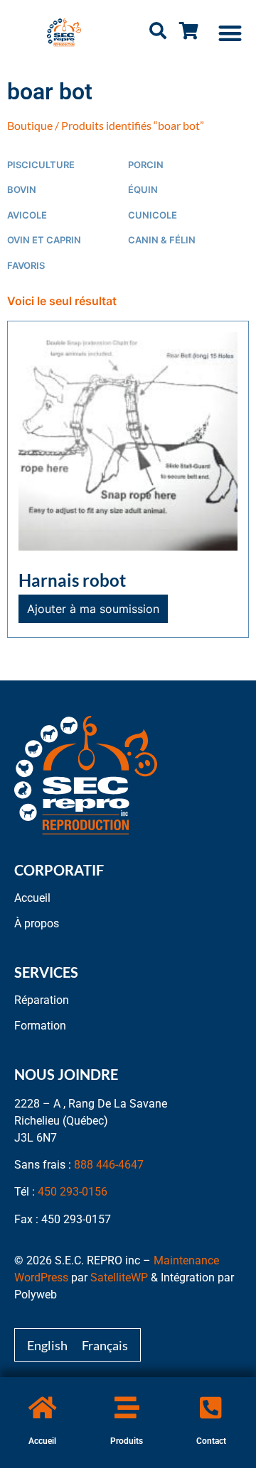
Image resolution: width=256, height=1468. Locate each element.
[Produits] (126, 1407)
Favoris (26, 265)
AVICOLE (27, 215)
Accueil (42, 1441)
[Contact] (210, 1407)
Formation (40, 1025)
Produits (126, 1441)
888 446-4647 (109, 1164)
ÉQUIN (143, 189)
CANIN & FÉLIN (162, 240)
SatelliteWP (119, 1277)
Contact (211, 1441)
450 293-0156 (72, 1191)
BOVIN (21, 189)
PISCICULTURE (41, 165)
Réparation (41, 1000)
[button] (231, 33)
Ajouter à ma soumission (93, 609)
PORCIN (146, 165)
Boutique (30, 125)
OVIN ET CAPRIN (44, 240)
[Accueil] (42, 1407)
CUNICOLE (152, 215)
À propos (36, 923)
